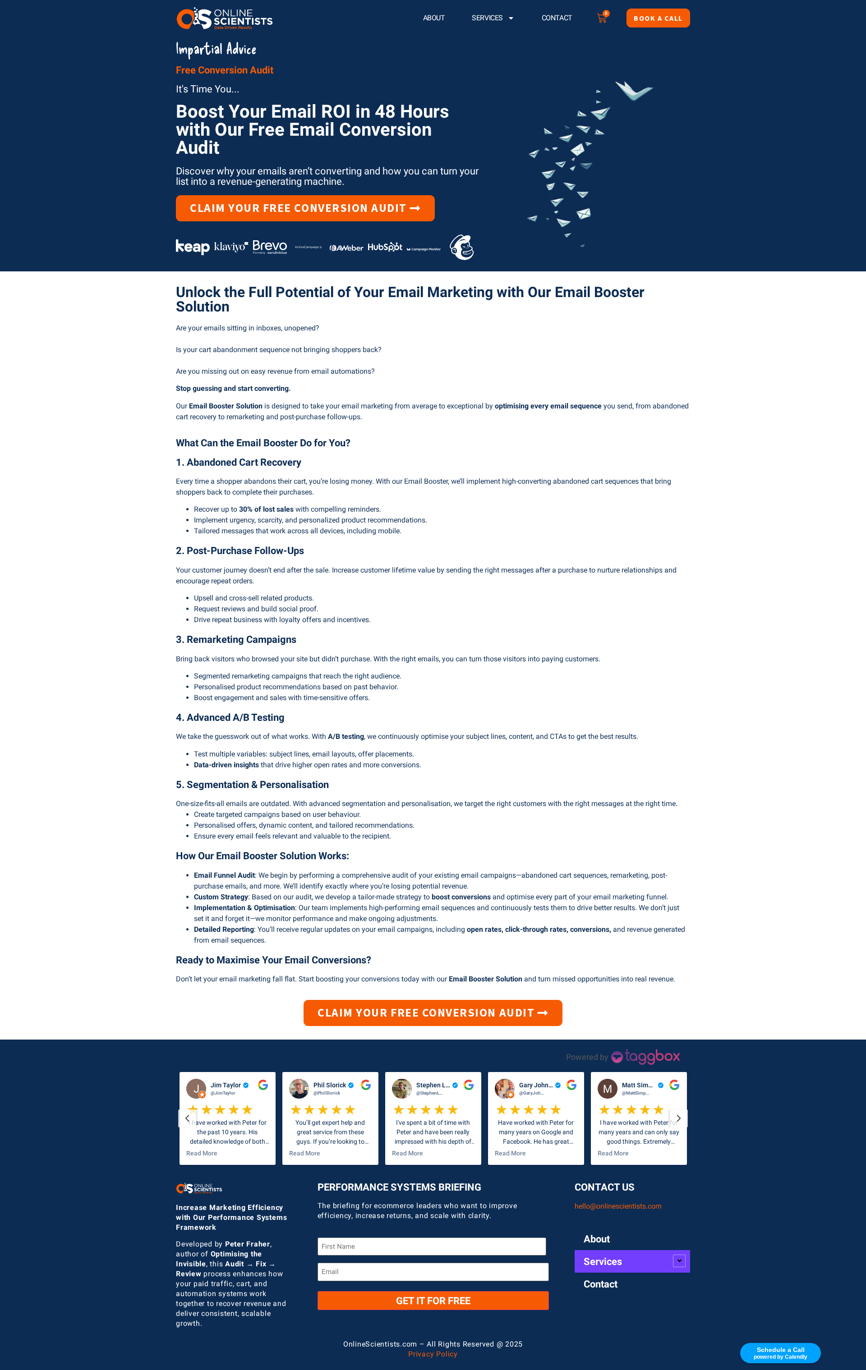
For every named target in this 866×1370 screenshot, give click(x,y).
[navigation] (187, 1118)
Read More (203, 1153)
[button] (229, 1118)
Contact (557, 18)
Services (487, 18)
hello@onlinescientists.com (618, 1206)
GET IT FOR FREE (433, 1300)
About (434, 18)
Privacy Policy (433, 1354)
